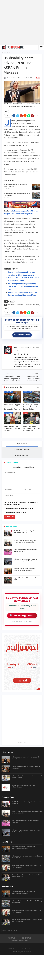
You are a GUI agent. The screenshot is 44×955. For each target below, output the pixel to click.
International (8, 391)
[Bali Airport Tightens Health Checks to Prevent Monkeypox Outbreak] (8, 561)
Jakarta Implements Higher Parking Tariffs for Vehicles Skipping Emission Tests (23, 286)
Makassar (28, 304)
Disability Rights (12, 304)
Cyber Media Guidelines (19, 941)
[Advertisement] (22, 22)
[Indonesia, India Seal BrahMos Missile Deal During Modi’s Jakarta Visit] (36, 195)
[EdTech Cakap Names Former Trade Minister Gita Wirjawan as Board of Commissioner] (8, 542)
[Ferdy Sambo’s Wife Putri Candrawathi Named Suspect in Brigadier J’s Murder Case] (8, 552)
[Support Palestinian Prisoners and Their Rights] (8, 580)
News (38, 77)
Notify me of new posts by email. (16, 512)
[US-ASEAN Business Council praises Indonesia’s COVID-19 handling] (8, 533)
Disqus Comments (23, 455)
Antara (12, 301)
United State (36, 304)
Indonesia (20, 304)
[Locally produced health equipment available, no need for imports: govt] (8, 571)
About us (11, 938)
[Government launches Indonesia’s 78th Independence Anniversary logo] (6, 787)
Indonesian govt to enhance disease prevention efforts (33, 379)
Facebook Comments (23, 449)
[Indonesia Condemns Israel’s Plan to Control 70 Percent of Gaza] (6, 759)
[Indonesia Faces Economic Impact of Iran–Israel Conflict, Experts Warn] (6, 778)
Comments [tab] (23, 444)
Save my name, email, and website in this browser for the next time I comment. (21, 503)
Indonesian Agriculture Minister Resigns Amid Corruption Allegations (12, 379)
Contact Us (26, 938)
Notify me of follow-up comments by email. (20, 508)
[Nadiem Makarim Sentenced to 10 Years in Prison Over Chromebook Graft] (31, 418)
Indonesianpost (26, 952)
